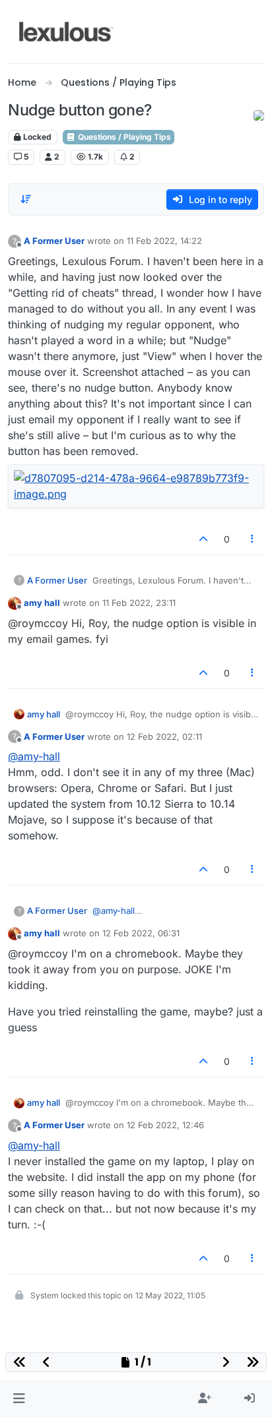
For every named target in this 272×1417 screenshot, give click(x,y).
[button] (18, 1398)
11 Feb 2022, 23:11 (139, 602)
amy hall (42, 602)
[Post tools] (253, 539)
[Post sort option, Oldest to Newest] (26, 199)
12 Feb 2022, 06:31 (141, 933)
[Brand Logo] (66, 31)
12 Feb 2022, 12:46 (165, 1125)
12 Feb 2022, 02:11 (164, 736)
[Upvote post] (203, 539)
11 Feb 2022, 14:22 (164, 240)
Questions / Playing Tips (123, 137)
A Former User (54, 240)
